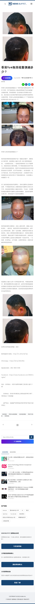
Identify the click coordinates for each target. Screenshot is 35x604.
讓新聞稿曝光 (17, 564)
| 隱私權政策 (20, 599)
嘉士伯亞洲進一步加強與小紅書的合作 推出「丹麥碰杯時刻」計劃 (20, 480)
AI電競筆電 (6, 521)
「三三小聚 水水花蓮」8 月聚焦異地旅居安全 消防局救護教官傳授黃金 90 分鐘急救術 (21, 473)
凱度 (27, 510)
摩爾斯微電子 (22, 517)
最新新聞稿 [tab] (13, 452)
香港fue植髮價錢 (13, 414)
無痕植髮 (4, 414)
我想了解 (17, 583)
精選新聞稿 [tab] (5, 452)
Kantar (5, 510)
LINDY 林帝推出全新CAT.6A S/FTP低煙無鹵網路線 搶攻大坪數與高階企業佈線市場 (20, 495)
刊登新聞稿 (17, 546)
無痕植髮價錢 (22, 414)
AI (22, 510)
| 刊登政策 (8, 599)
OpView (5, 514)
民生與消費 (26, 78)
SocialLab (13, 514)
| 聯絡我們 (26, 599)
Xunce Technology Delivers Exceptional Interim (19, 465)
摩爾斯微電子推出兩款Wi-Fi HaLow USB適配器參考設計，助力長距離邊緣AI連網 (20, 488)
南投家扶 (21, 514)
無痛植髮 (7, 416)
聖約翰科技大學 (14, 510)
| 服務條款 (14, 599)
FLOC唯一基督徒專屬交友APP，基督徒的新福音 (20, 458)
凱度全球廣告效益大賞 (9, 517)
